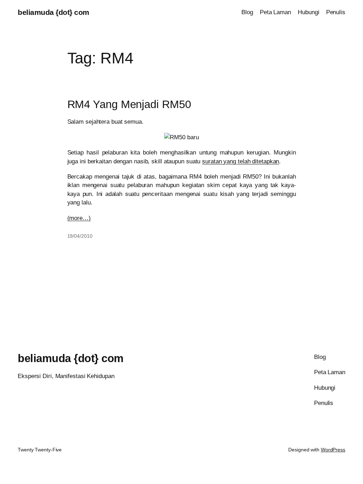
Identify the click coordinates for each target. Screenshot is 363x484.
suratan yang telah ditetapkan (240, 161)
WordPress (333, 449)
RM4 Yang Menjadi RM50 (129, 105)
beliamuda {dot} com (53, 12)
